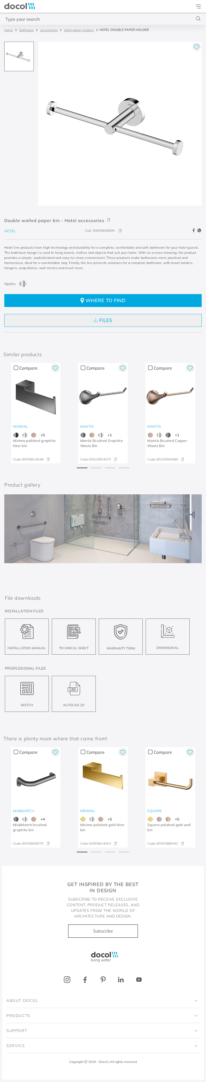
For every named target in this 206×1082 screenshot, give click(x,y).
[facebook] (194, 230)
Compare (28, 368)
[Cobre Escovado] (34, 435)
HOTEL (10, 231)
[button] (103, 216)
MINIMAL (20, 426)
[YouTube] (139, 979)
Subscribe (103, 931)
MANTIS (87, 426)
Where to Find (106, 300)
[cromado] (23, 283)
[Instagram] (67, 979)
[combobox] (103, 19)
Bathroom (26, 30)
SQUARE (154, 811)
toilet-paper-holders (79, 30)
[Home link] (8, 30)
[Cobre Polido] (168, 819)
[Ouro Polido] (83, 819)
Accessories (49, 30)
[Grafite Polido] (16, 435)
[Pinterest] (103, 979)
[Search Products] (198, 18)
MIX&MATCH (23, 811)
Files (105, 320)
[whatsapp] (199, 230)
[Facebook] (85, 979)
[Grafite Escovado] (83, 435)
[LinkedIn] (121, 979)
